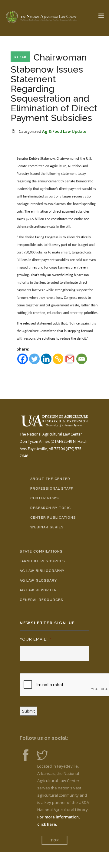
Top (54, 840)
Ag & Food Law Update (64, 131)
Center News (44, 498)
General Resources (41, 600)
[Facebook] (22, 359)
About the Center (50, 479)
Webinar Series (47, 527)
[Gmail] (69, 359)
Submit (28, 711)
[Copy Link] (58, 359)
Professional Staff (51, 489)
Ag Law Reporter (38, 590)
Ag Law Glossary (38, 581)
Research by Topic (50, 508)
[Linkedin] (46, 359)
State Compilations (41, 551)
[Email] (81, 359)
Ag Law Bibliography (42, 571)
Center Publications (53, 518)
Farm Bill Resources (42, 561)
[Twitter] (34, 359)
